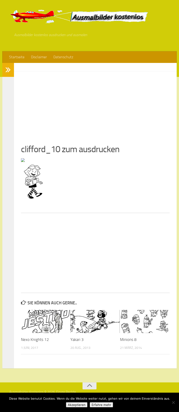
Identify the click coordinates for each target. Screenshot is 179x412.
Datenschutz (63, 57)
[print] (23, 160)
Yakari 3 (77, 339)
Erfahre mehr (101, 405)
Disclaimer (39, 57)
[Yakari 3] (95, 321)
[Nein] (173, 402)
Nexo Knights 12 (35, 339)
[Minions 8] (144, 321)
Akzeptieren (77, 405)
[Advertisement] (95, 104)
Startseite (16, 57)
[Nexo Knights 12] (45, 321)
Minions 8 (128, 339)
